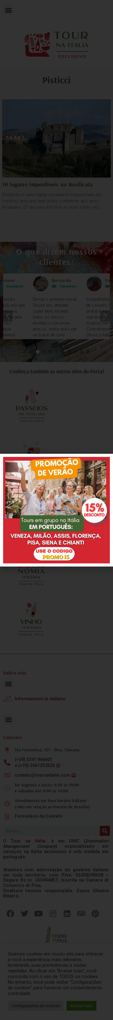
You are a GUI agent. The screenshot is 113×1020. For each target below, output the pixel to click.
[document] (56, 510)
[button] (104, 462)
